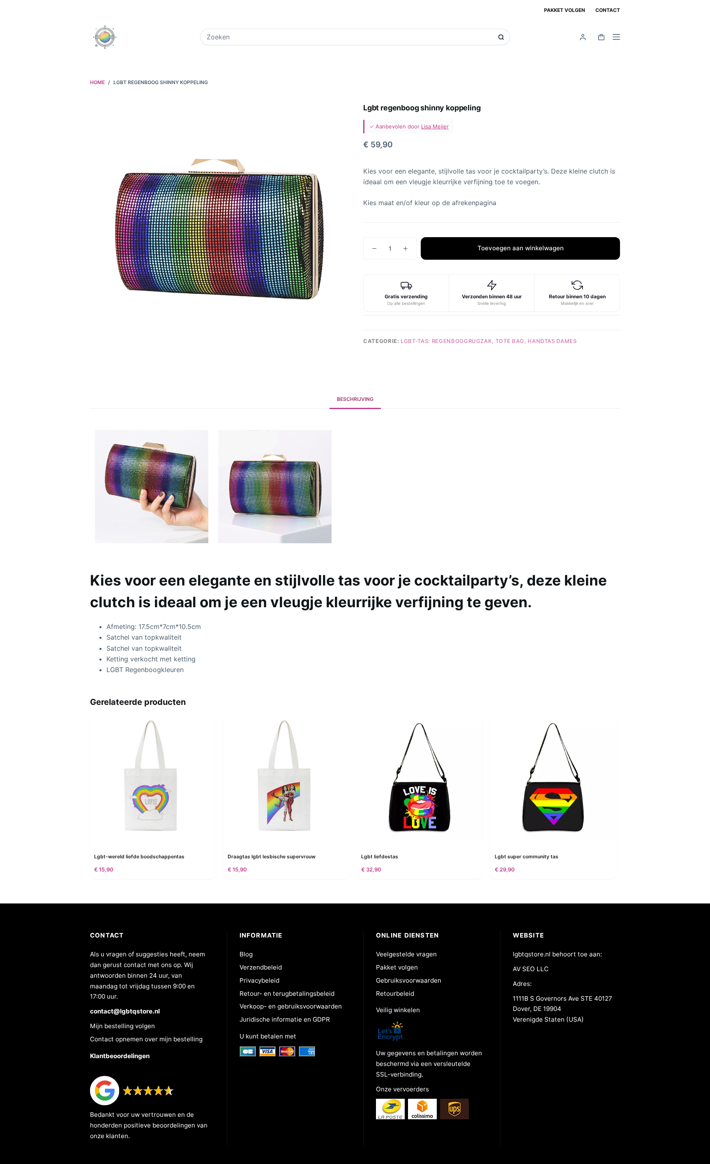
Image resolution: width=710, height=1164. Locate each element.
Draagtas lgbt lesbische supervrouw (272, 856)
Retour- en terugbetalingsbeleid (287, 993)
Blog (246, 954)
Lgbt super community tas (526, 856)
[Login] (583, 37)
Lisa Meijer (435, 126)
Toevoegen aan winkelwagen (520, 248)
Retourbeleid (395, 993)
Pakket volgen (564, 10)
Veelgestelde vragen (406, 954)
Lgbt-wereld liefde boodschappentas (139, 856)
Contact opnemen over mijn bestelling (146, 1039)
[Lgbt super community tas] (553, 777)
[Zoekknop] (501, 37)
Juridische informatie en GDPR (285, 1019)
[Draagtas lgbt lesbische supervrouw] (286, 777)
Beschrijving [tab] (355, 399)
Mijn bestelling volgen (122, 1026)
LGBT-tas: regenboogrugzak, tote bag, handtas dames (489, 341)
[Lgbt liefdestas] (419, 777)
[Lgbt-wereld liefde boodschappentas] (152, 777)
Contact (607, 10)
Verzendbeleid (261, 967)
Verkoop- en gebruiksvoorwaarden (291, 1006)
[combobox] (349, 37)
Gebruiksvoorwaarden (408, 980)
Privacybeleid (259, 980)
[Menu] (616, 37)
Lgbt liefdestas (379, 856)
